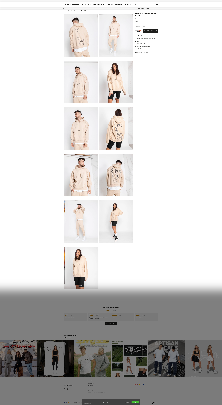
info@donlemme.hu (68, 384)
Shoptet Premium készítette (146, 402)
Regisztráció (155, 0)
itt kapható (89, 403)
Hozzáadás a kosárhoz (152, 30)
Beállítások (127, 402)
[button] (158, 8)
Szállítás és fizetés (91, 387)
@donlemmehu (67, 337)
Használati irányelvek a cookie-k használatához (96, 392)
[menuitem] (84, 4)
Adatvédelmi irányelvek (92, 390)
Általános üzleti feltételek (92, 388)
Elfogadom (136, 402)
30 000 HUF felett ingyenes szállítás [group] (111, 8)
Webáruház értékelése (111, 308)
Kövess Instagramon (70, 335)
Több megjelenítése (111, 323)
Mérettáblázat (90, 385)
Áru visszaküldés (91, 383)
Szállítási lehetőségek (141, 26)
